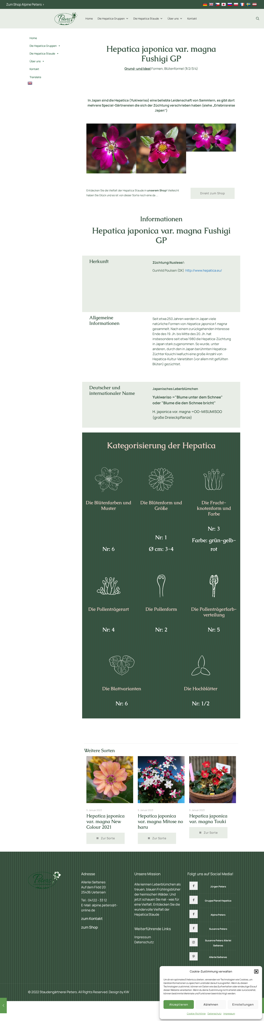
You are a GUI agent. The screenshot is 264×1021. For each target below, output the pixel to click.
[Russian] (230, 4)
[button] (256, 971)
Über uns (173, 18)
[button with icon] (193, 886)
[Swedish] (249, 4)
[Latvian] (255, 4)
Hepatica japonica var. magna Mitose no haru (160, 821)
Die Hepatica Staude (146, 18)
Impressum (229, 1013)
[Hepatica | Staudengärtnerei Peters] (66, 18)
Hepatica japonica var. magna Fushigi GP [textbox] (161, 53)
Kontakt (192, 18)
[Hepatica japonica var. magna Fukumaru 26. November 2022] (3, 1005)
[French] (242, 4)
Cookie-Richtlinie (196, 1013)
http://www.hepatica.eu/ (203, 270)
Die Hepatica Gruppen (111, 18)
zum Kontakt (92, 918)
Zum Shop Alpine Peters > (25, 4)
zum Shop (89, 927)
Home (89, 18)
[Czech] (218, 4)
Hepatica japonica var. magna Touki (208, 818)
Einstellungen (243, 1004)
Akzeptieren (178, 1004)
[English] (212, 4)
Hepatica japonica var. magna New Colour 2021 (105, 821)
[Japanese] (224, 4)
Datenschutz (214, 1013)
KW (126, 992)
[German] (205, 4)
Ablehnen (211, 1004)
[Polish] (236, 4)
